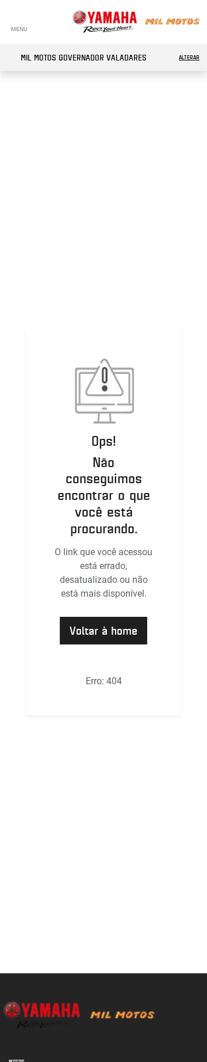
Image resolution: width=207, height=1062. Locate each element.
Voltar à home (103, 630)
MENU (19, 29)
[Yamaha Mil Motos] (136, 22)
